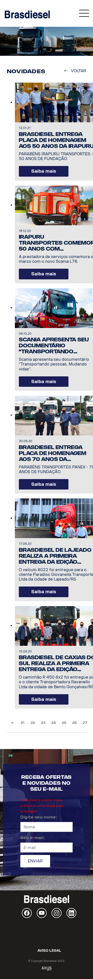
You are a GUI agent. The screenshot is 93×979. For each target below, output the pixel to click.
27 (85, 723)
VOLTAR (77, 70)
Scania (46, 932)
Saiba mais (43, 171)
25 (64, 723)
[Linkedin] (71, 913)
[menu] (84, 14)
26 (74, 723)
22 (33, 723)
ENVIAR (35, 861)
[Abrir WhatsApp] (80, 966)
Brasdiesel (27, 14)
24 (53, 723)
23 (43, 723)
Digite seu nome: (38, 817)
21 (23, 723)
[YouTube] (42, 913)
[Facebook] (27, 913)
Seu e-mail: (32, 837)
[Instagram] (57, 913)
